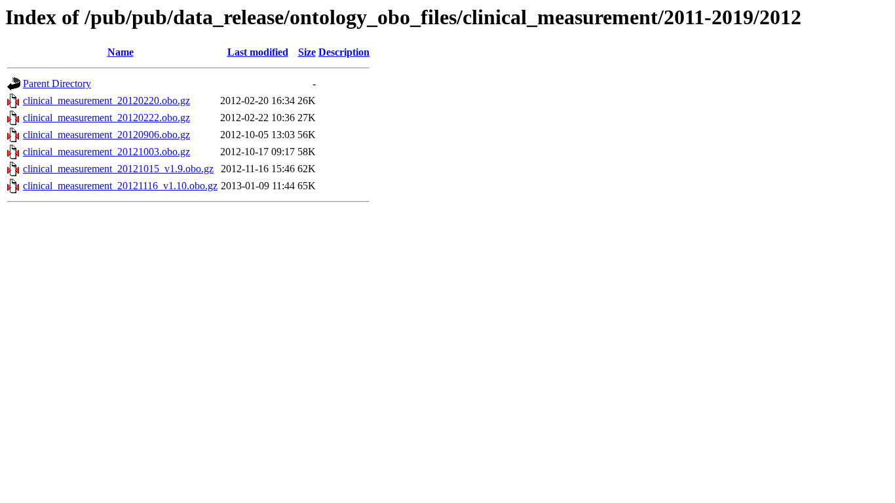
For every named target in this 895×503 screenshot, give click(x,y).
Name (120, 52)
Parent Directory (57, 83)
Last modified (257, 52)
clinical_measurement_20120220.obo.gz (106, 100)
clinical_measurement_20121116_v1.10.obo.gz (120, 185)
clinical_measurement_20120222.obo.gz (106, 117)
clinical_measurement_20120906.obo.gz (106, 134)
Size (307, 52)
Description (344, 52)
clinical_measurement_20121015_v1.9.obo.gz (118, 168)
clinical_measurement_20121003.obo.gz (106, 151)
